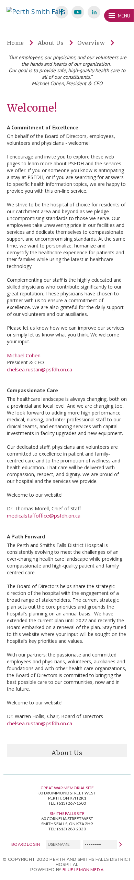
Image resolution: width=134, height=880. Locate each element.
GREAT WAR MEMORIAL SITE (67, 787)
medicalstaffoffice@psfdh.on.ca (43, 515)
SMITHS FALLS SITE (67, 813)
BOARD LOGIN (25, 843)
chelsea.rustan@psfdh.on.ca (39, 369)
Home (15, 42)
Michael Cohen (24, 355)
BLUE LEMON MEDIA (83, 869)
